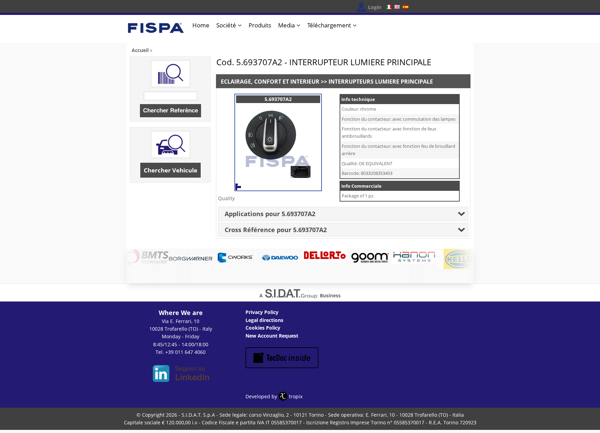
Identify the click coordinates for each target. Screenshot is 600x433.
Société (226, 25)
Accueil (140, 50)
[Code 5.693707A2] (278, 183)
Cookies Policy (262, 327)
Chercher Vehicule (170, 170)
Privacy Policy (261, 312)
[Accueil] (155, 30)
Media (286, 25)
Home (200, 25)
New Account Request (271, 335)
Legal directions (264, 320)
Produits (260, 25)
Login (374, 7)
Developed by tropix (273, 396)
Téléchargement (329, 25)
